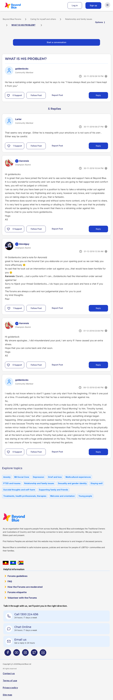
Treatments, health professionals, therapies (24, 496)
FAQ (10, 581)
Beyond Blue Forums (16, 5)
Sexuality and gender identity (72, 483)
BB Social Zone (21, 477)
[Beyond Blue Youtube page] (16, 654)
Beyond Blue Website (19, 517)
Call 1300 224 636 (26, 614)
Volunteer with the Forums (22, 597)
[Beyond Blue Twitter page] (34, 654)
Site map (7, 694)
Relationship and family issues (78, 19)
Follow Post (36, 95)
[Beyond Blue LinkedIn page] (43, 654)
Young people (85, 496)
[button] (8, 95)
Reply (98, 95)
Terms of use (10, 680)
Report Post (57, 95)
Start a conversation (56, 42)
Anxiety (6, 477)
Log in (75, 5)
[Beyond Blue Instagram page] (25, 654)
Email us (20, 639)
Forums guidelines (17, 576)
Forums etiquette (17, 592)
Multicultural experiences (78, 477)
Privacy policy (10, 687)
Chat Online (22, 627)
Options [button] (99, 22)
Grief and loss (55, 477)
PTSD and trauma (11, 483)
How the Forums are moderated (25, 587)
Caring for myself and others (43, 19)
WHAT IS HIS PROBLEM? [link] (23, 25)
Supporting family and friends (53, 490)
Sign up (93, 5)
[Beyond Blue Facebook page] (7, 654)
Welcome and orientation (62, 496)
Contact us (9, 673)
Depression (38, 477)
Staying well (97, 483)
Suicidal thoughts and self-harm (19, 490)
